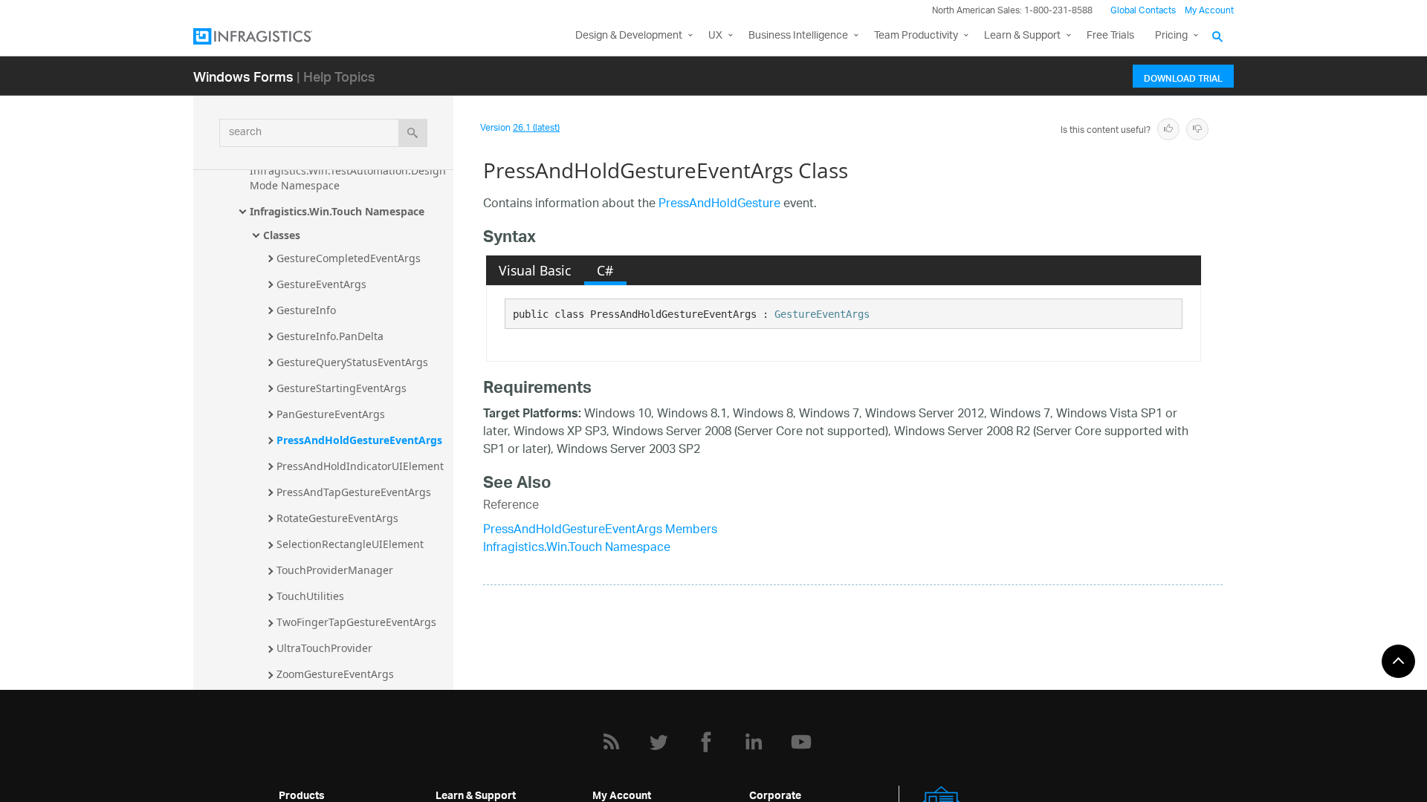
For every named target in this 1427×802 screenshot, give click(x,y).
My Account (1209, 11)
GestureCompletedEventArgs (348, 258)
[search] (412, 133)
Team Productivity (916, 36)
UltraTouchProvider (324, 648)
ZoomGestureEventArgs (335, 674)
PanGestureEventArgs (330, 414)
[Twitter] (658, 742)
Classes (281, 235)
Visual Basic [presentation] (535, 270)
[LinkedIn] (753, 742)
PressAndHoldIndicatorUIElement (360, 466)
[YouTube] (801, 742)
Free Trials (1110, 36)
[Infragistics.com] (267, 36)
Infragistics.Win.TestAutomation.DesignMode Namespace (348, 177)
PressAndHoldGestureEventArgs (359, 440)
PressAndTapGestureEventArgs (353, 492)
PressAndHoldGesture (719, 204)
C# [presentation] (605, 270)
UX (715, 36)
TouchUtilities (310, 596)
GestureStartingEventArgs (341, 388)
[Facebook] (706, 742)
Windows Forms (243, 76)
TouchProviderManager (334, 570)
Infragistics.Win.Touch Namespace (337, 211)
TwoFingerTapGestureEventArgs (356, 622)
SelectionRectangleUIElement (350, 544)
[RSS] (611, 742)
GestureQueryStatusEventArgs (352, 362)
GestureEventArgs (321, 284)
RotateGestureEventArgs (337, 518)
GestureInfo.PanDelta (330, 336)
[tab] (535, 270)
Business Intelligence (798, 36)
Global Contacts (1143, 11)
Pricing (1171, 36)
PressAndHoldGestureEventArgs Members (600, 530)
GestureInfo (306, 310)
